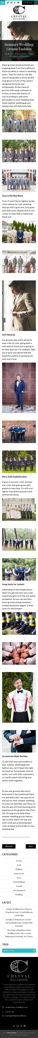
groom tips (17, 837)
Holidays (19, 869)
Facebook (14, 3)
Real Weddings (19, 882)
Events (24, 54)
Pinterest (18, 3)
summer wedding (24, 837)
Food (19, 865)
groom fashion (9, 837)
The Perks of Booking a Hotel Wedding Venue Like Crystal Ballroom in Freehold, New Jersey (19, 933)
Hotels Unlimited (11, 1032)
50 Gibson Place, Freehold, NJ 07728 (16, 1007)
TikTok (8, 3)
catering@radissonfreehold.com (15, 1016)
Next (31, 846)
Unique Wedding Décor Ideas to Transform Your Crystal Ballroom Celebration (19, 912)
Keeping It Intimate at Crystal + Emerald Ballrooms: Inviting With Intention (19, 922)
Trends (30, 54)
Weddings (25, 56)
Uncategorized (14, 56)
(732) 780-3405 (27, 2)
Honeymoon (19, 873)
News (19, 877)
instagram (11, 3)
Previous (9, 846)
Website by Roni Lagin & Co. (21, 1035)
